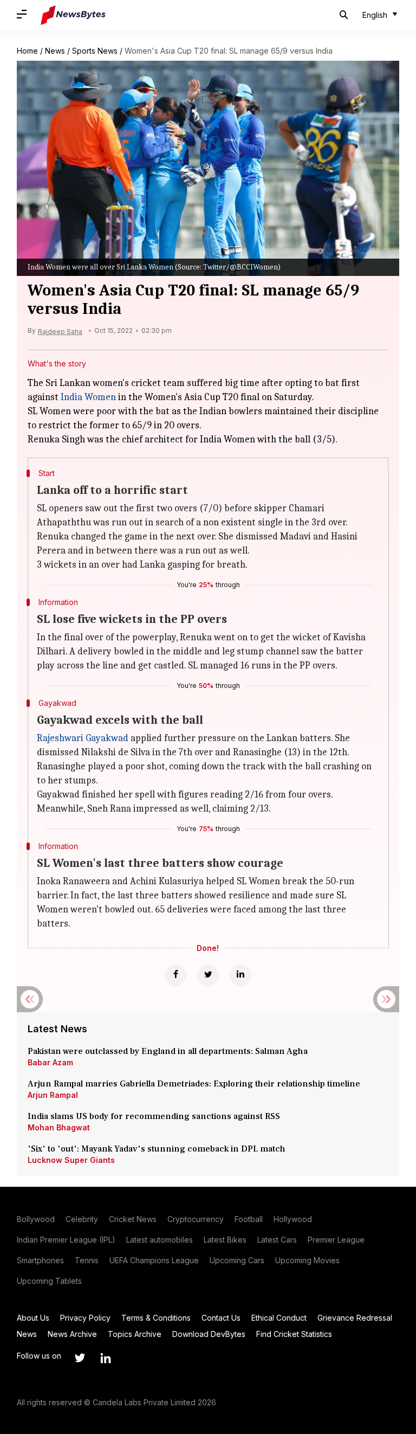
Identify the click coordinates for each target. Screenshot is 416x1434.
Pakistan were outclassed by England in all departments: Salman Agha (168, 1051)
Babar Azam (50, 1062)
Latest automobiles (159, 1239)
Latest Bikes (225, 1239)
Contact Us (221, 1317)
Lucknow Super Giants (71, 1160)
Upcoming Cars (237, 1260)
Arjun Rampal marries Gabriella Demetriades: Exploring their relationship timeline (194, 1083)
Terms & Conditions (156, 1317)
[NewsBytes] (73, 15)
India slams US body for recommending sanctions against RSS (154, 1116)
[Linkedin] (240, 975)
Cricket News (133, 1219)
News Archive (72, 1334)
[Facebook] (175, 975)
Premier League (336, 1239)
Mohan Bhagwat (59, 1127)
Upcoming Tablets (49, 1280)
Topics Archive (134, 1334)
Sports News (95, 50)
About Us (33, 1317)
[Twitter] (208, 975)
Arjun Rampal (53, 1094)
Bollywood (36, 1219)
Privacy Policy (85, 1317)
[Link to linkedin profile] (106, 1358)
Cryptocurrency (195, 1219)
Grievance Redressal (354, 1317)
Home (27, 50)
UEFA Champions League (154, 1260)
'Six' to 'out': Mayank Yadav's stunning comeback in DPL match (158, 1148)
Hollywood (293, 1219)
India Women (88, 397)
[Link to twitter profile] (80, 1358)
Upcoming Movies (307, 1260)
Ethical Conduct (279, 1317)
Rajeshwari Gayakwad (82, 738)
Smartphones (40, 1260)
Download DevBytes (208, 1334)
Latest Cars (277, 1239)
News (55, 50)
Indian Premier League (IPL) (66, 1239)
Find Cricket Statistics (294, 1334)
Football (249, 1219)
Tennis (87, 1260)
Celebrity (82, 1219)
